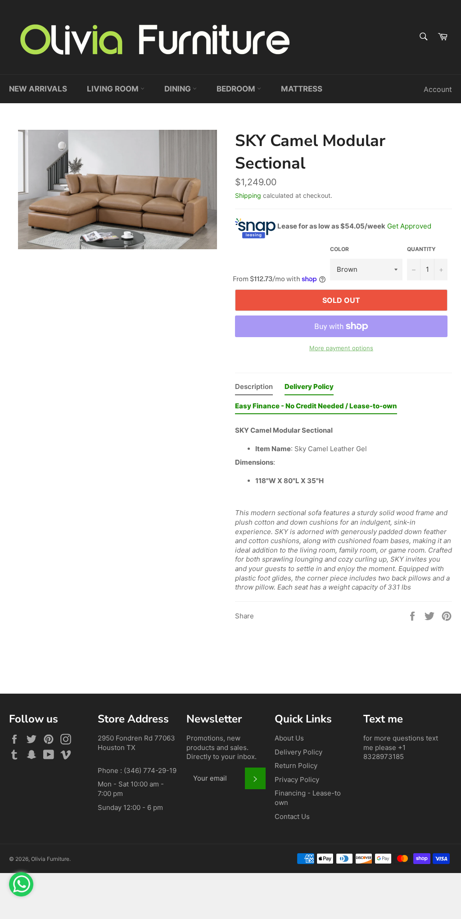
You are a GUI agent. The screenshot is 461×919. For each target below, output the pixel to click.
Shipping (248, 195)
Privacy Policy (297, 779)
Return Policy (296, 765)
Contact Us (292, 816)
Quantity (421, 249)
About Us (289, 738)
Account (438, 89)
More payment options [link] (341, 348)
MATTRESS (301, 88)
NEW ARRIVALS (38, 88)
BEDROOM (237, 88)
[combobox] (423, 37)
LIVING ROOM (113, 88)
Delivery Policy (298, 752)
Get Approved (409, 225)
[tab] (254, 388)
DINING (178, 88)
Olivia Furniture (50, 858)
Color (339, 249)
